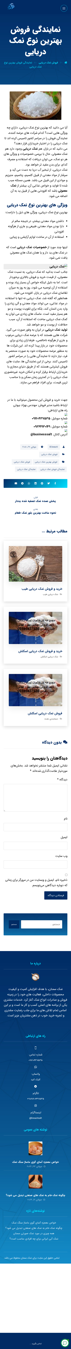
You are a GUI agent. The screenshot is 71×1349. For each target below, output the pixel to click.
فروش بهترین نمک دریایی (46, 462)
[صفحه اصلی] (65, 63)
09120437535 (41, 418)
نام (65, 818)
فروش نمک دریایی (49, 454)
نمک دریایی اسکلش (49, 656)
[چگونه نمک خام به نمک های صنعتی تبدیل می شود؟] (35, 1182)
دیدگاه (62, 779)
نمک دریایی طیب (50, 594)
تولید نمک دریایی (56, 329)
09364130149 (42, 426)
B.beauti (54, 447)
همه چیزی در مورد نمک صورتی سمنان (33, 1233)
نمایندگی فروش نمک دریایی (52, 469)
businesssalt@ (41, 434)
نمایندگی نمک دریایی (26, 469)
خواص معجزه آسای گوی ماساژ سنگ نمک (35, 1162)
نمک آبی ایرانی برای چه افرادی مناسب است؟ (33, 1239)
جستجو (14, 924)
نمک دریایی (30, 148)
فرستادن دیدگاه (56, 895)
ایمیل (64, 837)
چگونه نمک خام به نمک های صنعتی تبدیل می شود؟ (35, 1195)
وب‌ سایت (61, 856)
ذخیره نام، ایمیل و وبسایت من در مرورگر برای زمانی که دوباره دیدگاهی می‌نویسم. (36, 883)
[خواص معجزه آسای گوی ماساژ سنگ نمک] (35, 1148)
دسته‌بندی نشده (51, 718)
